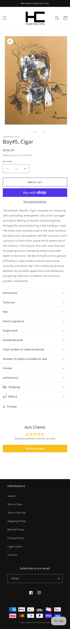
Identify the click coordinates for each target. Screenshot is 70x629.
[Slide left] (27, 132)
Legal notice (14, 546)
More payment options (35, 201)
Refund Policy (15, 529)
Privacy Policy (15, 538)
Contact (12, 554)
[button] (5, 18)
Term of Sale (14, 504)
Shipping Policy (16, 521)
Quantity (7, 161)
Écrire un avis (35, 448)
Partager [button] (12, 406)
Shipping (7, 155)
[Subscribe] (58, 578)
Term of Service (16, 512)
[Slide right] (43, 132)
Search (11, 496)
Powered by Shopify (43, 622)
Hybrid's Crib (30, 622)
